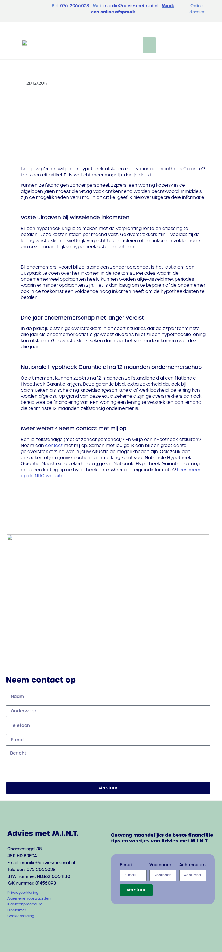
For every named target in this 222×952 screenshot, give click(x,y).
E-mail (126, 865)
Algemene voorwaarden (29, 898)
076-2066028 (74, 5)
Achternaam (192, 865)
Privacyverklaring (22, 892)
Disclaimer (16, 910)
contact (54, 445)
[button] (149, 45)
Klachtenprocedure (24, 904)
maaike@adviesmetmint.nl (130, 5)
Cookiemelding (20, 916)
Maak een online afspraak (132, 9)
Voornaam (160, 865)
